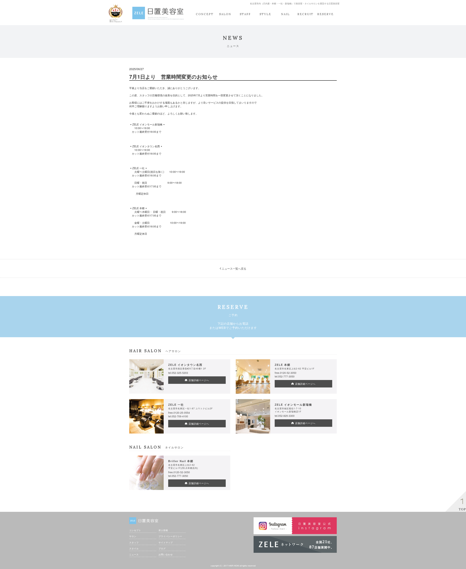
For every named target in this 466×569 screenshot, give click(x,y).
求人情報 (163, 530)
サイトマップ (166, 542)
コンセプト (135, 530)
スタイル (134, 548)
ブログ (162, 548)
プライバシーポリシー (170, 536)
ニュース (134, 554)
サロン (132, 536)
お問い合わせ (166, 554)
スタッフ (134, 542)
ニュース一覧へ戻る (233, 268)
